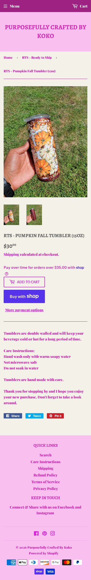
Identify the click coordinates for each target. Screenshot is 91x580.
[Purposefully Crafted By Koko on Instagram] (52, 533)
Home (8, 57)
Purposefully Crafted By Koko (45, 31)
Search (45, 455)
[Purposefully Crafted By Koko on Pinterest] (44, 533)
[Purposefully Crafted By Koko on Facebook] (36, 533)
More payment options (24, 309)
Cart (83, 6)
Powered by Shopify (43, 553)
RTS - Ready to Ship (37, 57)
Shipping (11, 254)
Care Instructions (45, 461)
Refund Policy (45, 475)
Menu (14, 6)
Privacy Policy (45, 488)
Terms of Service (45, 481)
